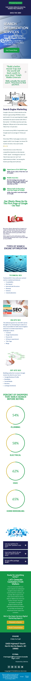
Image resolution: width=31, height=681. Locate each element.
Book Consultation (16, 627)
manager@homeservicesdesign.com (15, 657)
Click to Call (15, 639)
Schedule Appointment (16, 3)
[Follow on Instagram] (12, 667)
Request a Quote (15, 622)
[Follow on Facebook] (9, 667)
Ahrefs (5, 146)
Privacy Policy (27, 676)
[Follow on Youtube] (22, 667)
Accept (22, 676)
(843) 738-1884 (15, 13)
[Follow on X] (15, 667)
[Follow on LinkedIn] (19, 667)
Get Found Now (11, 50)
